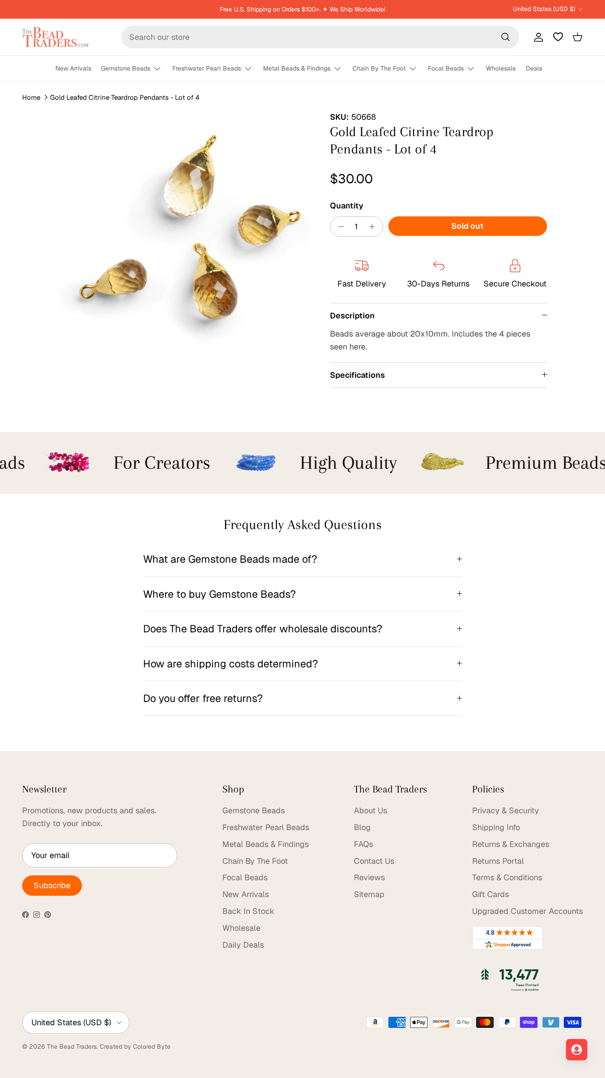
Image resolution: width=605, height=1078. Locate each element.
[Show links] (161, 69)
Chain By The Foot (379, 68)
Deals (534, 68)
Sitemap (369, 894)
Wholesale (501, 68)
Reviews (369, 877)
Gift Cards (490, 894)
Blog (362, 827)
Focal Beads (446, 68)
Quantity (346, 205)
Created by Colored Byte (135, 1047)
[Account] (537, 36)
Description (352, 315)
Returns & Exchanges (510, 844)
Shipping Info (496, 827)
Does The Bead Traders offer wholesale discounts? (262, 628)
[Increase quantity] (374, 226)
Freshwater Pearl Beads (206, 68)
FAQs (363, 844)
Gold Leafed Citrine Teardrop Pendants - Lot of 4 (124, 97)
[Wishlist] (558, 36)
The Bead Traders (72, 1047)
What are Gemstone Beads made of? (230, 559)
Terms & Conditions (507, 877)
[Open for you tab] (576, 1049)
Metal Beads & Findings (296, 68)
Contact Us (374, 861)
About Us (370, 810)
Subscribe (52, 885)
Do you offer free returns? (203, 698)
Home (31, 97)
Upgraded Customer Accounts (527, 911)
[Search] (505, 36)
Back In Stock (248, 911)
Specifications (357, 375)
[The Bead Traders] (55, 37)
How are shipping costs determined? (230, 663)
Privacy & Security (505, 810)
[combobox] (320, 37)
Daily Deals (243, 945)
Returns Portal (498, 861)
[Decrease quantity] (338, 226)
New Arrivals (73, 68)
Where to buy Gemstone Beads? (219, 594)
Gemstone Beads (125, 68)
